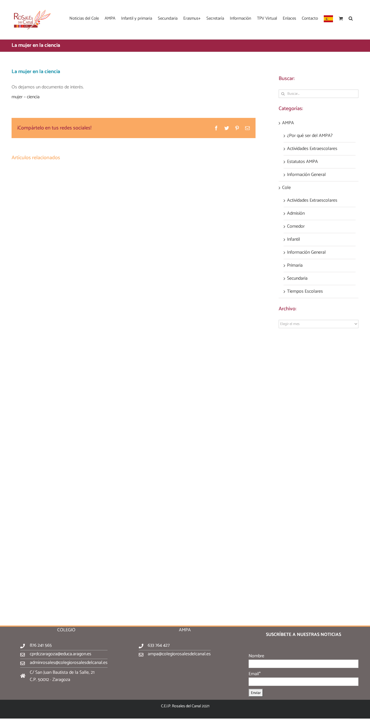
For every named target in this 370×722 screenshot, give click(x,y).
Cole (286, 187)
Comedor (296, 226)
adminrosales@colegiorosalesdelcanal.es (69, 663)
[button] (351, 18)
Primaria (295, 265)
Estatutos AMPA (302, 161)
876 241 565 (41, 645)
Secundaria (297, 278)
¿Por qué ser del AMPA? (310, 135)
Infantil (293, 239)
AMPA (288, 123)
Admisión (296, 213)
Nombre (256, 656)
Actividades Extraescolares (312, 148)
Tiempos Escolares (305, 291)
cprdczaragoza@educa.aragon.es (60, 654)
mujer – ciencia (26, 97)
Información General (306, 174)
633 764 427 (159, 645)
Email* (255, 674)
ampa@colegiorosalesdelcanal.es (179, 654)
